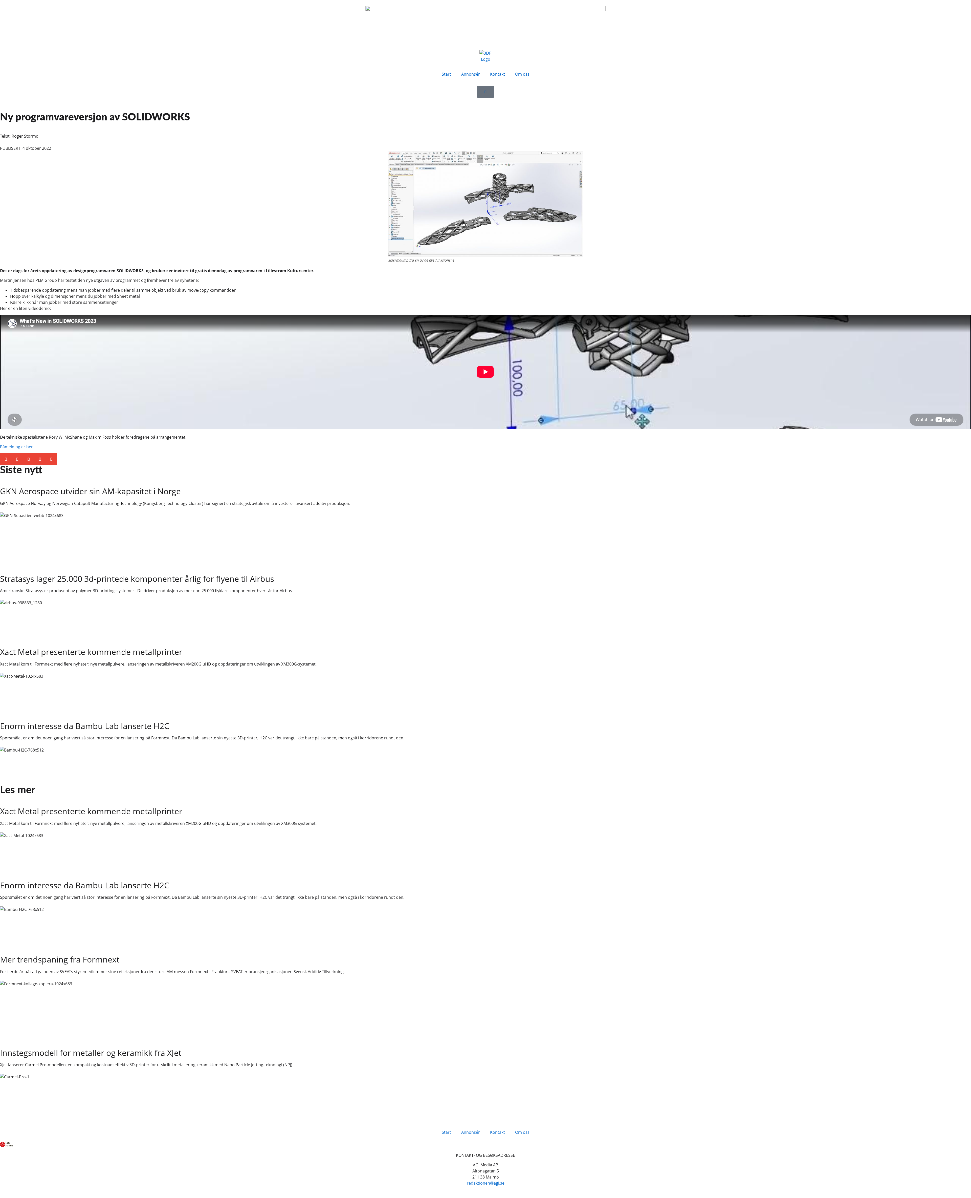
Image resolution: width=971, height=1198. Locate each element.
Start (446, 74)
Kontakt (497, 74)
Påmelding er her (16, 447)
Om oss (522, 74)
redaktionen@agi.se (485, 1183)
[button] (5, 459)
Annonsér (470, 74)
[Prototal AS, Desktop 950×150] (485, 9)
